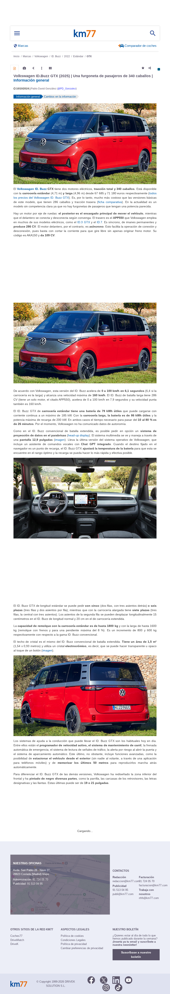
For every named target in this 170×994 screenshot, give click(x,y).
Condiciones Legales (73, 940)
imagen (60, 439)
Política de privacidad (74, 944)
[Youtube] (128, 979)
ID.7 (99, 222)
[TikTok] (118, 987)
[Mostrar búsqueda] (153, 33)
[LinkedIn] (116, 979)
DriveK (14, 944)
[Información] (14, 68)
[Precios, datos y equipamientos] (33, 68)
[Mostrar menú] (17, 33)
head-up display (78, 435)
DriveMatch (17, 940)
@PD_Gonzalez (67, 88)
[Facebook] (91, 979)
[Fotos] (24, 68)
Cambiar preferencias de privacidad (82, 948)
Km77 (85, 33)
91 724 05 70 (40, 879)
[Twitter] (103, 979)
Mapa (45, 874)
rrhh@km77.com (149, 898)
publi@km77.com (123, 894)
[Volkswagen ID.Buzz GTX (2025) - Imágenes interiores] (85, 498)
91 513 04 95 (35, 883)
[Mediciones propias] (41, 68)
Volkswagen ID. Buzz (32, 189)
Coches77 (16, 935)
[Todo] (50, 68)
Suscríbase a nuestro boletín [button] (136, 954)
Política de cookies (72, 935)
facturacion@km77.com (153, 885)
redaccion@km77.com (126, 881)
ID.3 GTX (83, 222)
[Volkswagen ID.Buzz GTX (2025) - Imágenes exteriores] (85, 143)
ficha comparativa (110, 202)
